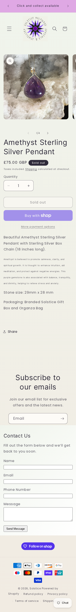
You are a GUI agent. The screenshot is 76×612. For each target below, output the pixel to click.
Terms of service (26, 601)
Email (9, 475)
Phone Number (17, 489)
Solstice (35, 588)
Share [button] (13, 331)
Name (9, 460)
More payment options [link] (38, 227)
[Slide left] (28, 133)
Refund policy (33, 594)
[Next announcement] (68, 6)
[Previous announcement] (8, 6)
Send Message (15, 528)
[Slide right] (47, 133)
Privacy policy (58, 594)
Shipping (31, 169)
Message (12, 504)
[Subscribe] (62, 418)
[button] (9, 29)
